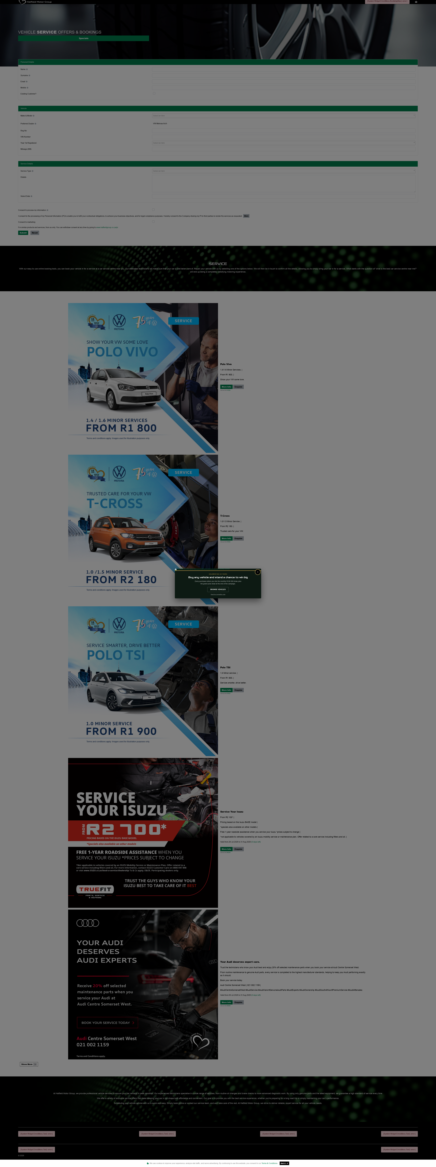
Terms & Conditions (269, 1163)
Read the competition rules (218, 594)
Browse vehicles (218, 589)
